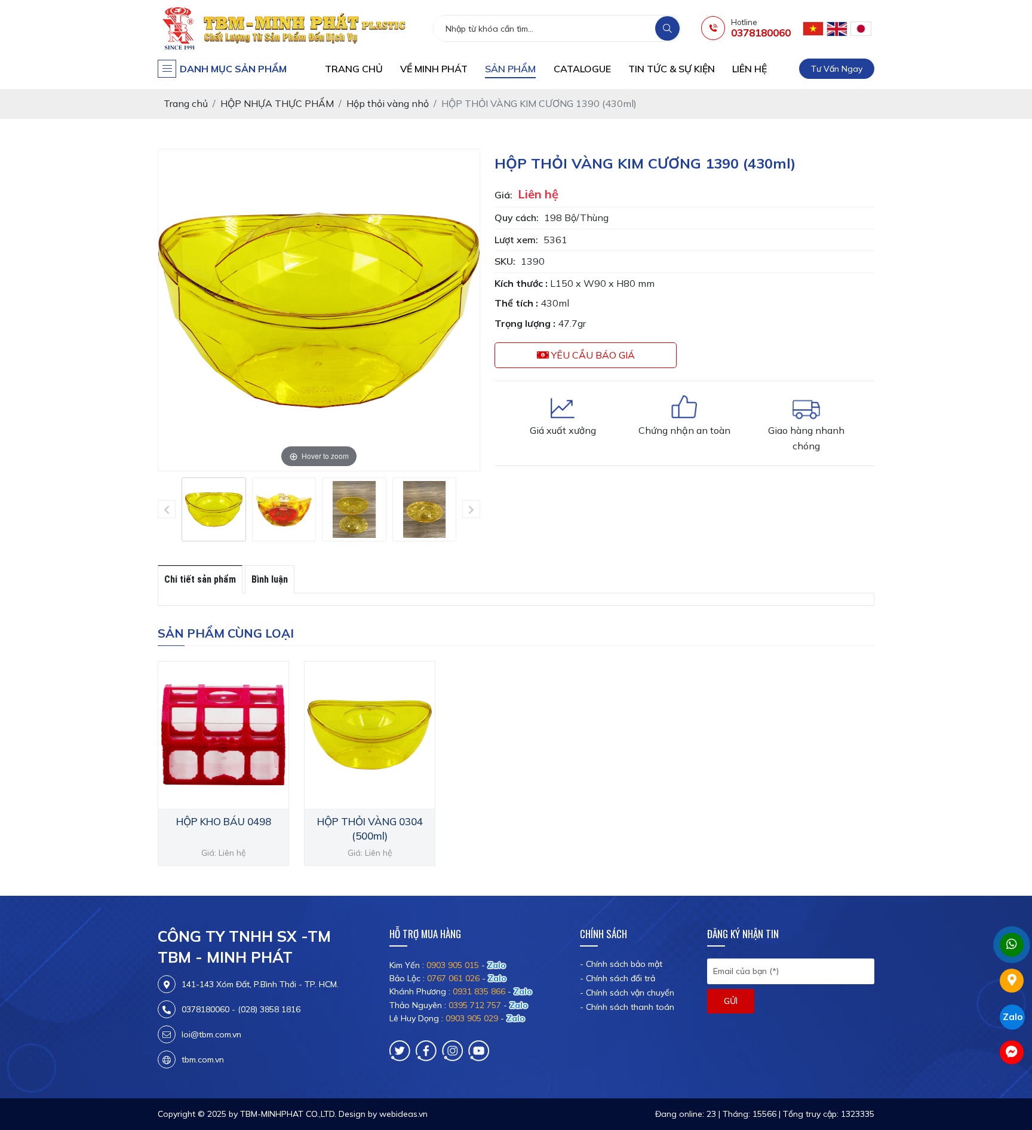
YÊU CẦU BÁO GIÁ (592, 355)
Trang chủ (354, 69)
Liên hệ (749, 69)
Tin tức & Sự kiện (671, 69)
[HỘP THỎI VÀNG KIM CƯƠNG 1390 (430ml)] (214, 509)
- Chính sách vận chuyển (627, 992)
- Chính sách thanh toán (627, 1007)
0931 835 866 (479, 991)
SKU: (504, 261)
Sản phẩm (510, 69)
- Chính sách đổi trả (617, 978)
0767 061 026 (453, 978)
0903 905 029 (472, 1018)
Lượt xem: (516, 240)
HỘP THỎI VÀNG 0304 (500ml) (370, 828)
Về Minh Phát (434, 69)
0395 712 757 (475, 1005)
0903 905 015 (452, 965)
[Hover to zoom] (319, 309)
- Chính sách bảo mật (621, 963)
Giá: (503, 195)
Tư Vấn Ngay (836, 68)
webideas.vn (403, 1113)
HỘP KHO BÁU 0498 (223, 821)
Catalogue (582, 69)
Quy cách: (516, 217)
